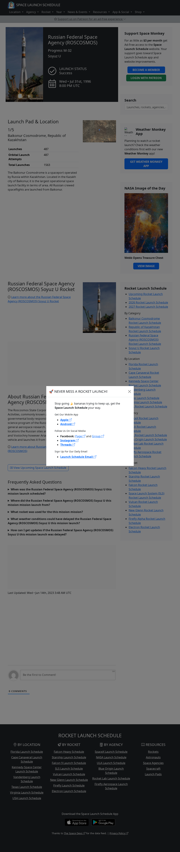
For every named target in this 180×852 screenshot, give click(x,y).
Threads (66, 445)
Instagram (68, 440)
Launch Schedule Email (77, 457)
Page (79, 436)
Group (96, 436)
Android (66, 424)
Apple (64, 420)
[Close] (129, 391)
